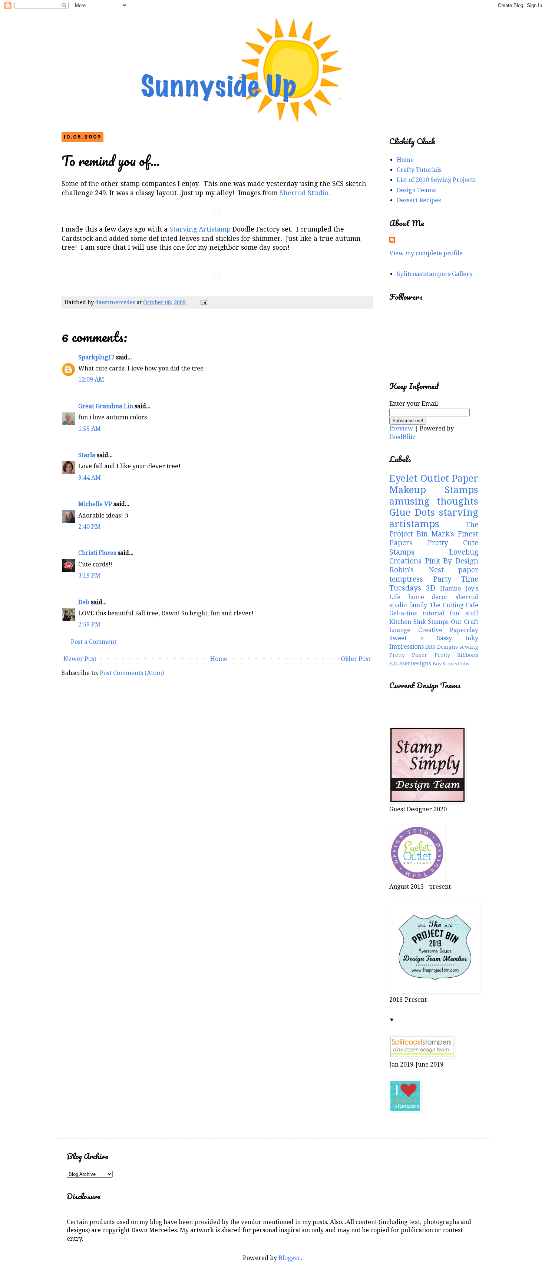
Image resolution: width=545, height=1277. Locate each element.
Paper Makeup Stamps (433, 484)
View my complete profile (426, 253)
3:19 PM (89, 575)
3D (430, 588)
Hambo (450, 588)
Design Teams (416, 190)
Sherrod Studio (304, 193)
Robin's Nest (416, 570)
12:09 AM (91, 379)
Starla (86, 455)
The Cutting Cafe (454, 605)
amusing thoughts (433, 501)
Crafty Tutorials (419, 169)
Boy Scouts (445, 663)
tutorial (433, 613)
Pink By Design (451, 561)
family (418, 605)
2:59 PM (89, 624)
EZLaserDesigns (410, 663)
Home (218, 658)
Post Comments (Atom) (132, 672)
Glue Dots (412, 512)
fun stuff (464, 613)
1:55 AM (89, 428)
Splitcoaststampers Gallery (435, 273)
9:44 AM (89, 477)
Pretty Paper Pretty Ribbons (433, 655)
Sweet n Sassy (420, 638)
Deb (83, 602)
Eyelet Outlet (419, 478)
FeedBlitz (402, 436)
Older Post (355, 658)
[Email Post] (203, 302)
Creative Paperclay (448, 629)
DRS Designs (441, 647)
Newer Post (79, 658)
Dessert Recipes (419, 200)
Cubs (463, 663)
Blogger (289, 1257)
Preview (401, 428)
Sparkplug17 (96, 357)
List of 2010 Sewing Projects (436, 179)
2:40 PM (89, 526)
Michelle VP (95, 504)
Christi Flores (97, 552)
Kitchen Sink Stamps (419, 621)
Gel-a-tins (403, 613)
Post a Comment (93, 641)
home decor (428, 597)
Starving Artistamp (200, 229)
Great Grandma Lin (105, 406)
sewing (468, 647)
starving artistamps (433, 518)
